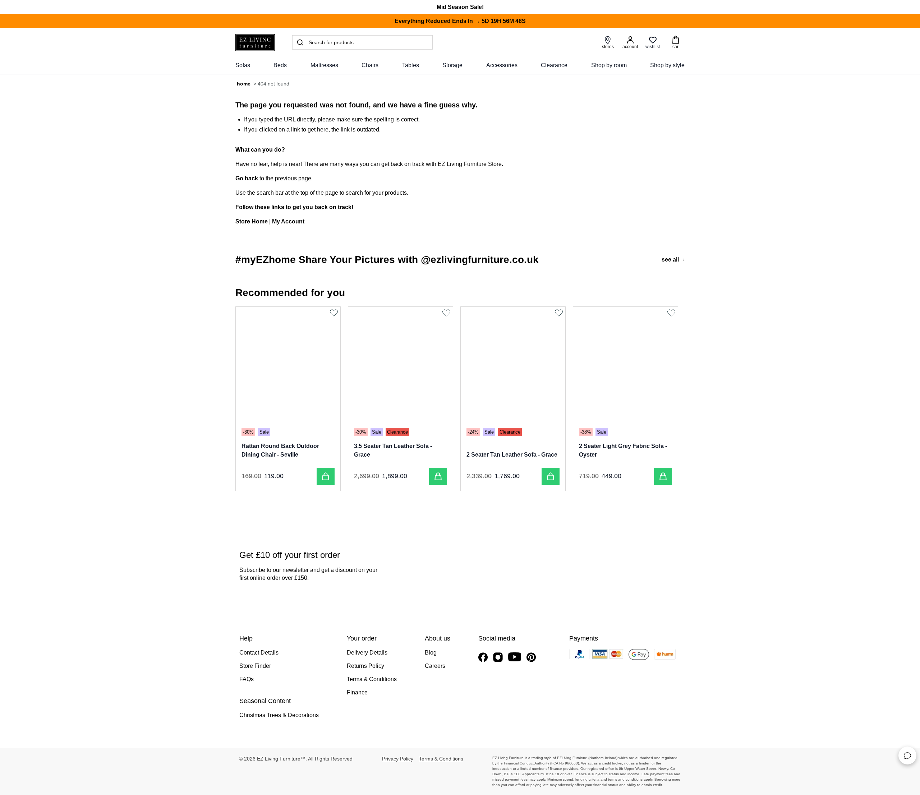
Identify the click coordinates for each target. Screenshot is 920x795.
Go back (246, 178)
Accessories (502, 65)
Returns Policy (365, 666)
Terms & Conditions (372, 679)
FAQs (246, 679)
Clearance (554, 65)
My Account (288, 221)
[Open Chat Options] (907, 755)
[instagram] (498, 657)
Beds (280, 65)
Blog (431, 653)
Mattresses (324, 65)
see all (670, 259)
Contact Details (259, 653)
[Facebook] (483, 657)
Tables (410, 65)
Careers (435, 666)
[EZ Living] (255, 42)
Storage (452, 65)
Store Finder (255, 666)
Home (243, 84)
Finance (357, 692)
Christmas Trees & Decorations (279, 715)
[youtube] (514, 656)
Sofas (242, 65)
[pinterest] (531, 657)
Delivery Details (367, 653)
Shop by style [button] (667, 65)
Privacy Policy (397, 759)
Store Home (251, 221)
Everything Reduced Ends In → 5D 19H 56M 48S (460, 21)
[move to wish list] (335, 313)
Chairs (370, 65)
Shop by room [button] (609, 65)
